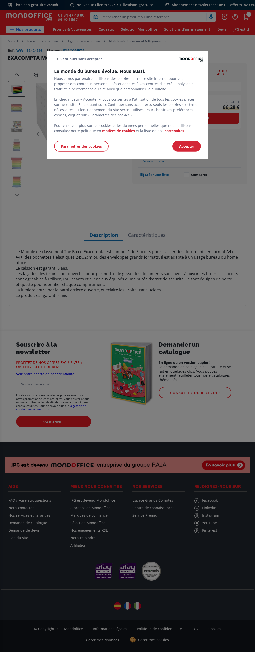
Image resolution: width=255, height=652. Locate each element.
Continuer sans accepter (81, 58)
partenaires (174, 130)
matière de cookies (118, 130)
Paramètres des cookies (81, 146)
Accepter (186, 146)
